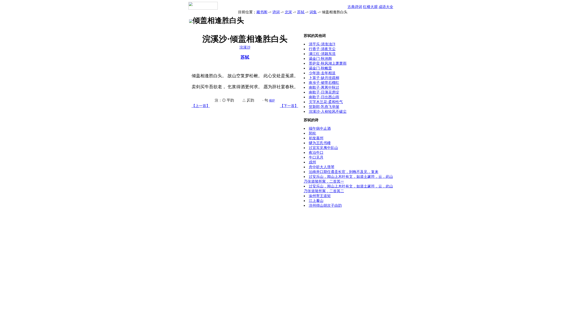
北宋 (288, 12)
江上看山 (316, 201)
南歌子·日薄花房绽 (324, 92)
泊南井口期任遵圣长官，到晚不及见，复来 (343, 172)
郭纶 (312, 133)
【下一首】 (289, 106)
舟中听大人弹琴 (321, 167)
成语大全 (386, 7)
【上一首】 (201, 106)
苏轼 (300, 12)
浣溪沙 (244, 47)
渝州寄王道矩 (320, 196)
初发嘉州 (316, 138)
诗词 (276, 12)
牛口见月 (316, 157)
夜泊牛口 (316, 152)
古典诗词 (354, 7)
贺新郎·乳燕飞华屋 (324, 107)
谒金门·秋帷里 (320, 68)
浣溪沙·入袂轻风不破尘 (328, 111)
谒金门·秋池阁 (320, 58)
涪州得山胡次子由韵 (325, 205)
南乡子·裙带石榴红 (324, 83)
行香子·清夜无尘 (322, 49)
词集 (313, 12)
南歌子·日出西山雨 (324, 97)
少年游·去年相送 (322, 73)
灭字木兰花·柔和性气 (326, 102)
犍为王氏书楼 (320, 143)
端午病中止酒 (320, 128)
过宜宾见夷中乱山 (323, 148)
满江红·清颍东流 (322, 54)
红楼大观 (370, 7)
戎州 (312, 162)
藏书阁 (261, 12)
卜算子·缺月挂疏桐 (324, 78)
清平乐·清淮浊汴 (322, 44)
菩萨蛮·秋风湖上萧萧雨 (328, 63)
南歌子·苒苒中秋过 (324, 87)
